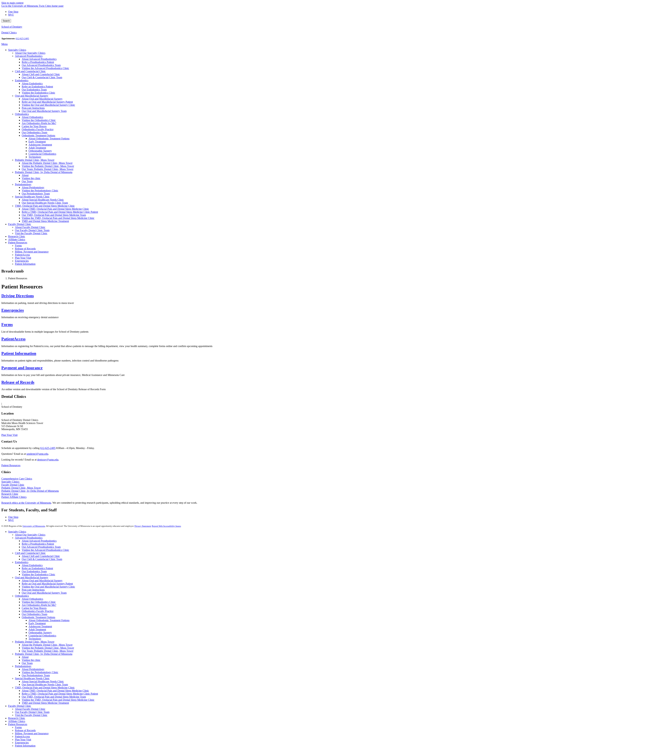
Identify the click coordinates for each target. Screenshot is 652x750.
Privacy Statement (142, 526)
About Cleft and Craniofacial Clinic (41, 556)
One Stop (13, 11)
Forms (7, 324)
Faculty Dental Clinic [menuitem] (19, 224)
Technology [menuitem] (35, 156)
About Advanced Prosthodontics (39, 540)
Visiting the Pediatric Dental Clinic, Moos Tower (48, 647)
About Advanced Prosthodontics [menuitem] (39, 59)
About (25, 657)
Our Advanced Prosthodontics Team (41, 546)
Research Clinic (9, 493)
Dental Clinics (9, 32)
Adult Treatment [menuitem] (37, 147)
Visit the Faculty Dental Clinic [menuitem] (31, 233)
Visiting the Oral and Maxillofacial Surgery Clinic (48, 586)
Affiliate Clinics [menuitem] (16, 239)
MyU (11, 14)
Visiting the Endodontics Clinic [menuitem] (38, 92)
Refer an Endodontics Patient (37, 568)
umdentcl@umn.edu (37, 453)
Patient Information (18, 353)
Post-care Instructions (33, 589)
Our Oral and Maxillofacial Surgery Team (44, 592)
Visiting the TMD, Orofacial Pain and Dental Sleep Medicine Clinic (58, 699)
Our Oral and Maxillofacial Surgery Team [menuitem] (44, 111)
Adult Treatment (37, 629)
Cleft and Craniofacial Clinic (30, 553)
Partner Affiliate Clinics (13, 497)
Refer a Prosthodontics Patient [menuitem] (38, 62)
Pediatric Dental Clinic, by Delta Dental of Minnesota (30, 490)
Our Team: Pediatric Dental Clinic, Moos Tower (47, 650)
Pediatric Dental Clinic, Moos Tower (21, 487)
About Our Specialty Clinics (30, 534)
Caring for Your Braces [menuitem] (34, 126)
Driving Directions (17, 296)
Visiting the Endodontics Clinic (38, 574)
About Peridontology (33, 669)
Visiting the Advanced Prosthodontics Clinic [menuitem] (45, 68)
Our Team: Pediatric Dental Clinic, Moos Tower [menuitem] (47, 169)
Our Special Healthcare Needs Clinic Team (45, 684)
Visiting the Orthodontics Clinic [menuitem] (39, 120)
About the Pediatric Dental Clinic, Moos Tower (47, 644)
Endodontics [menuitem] (21, 80)
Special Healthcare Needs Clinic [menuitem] (32, 196)
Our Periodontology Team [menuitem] (36, 193)
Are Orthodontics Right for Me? (39, 605)
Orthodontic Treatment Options (38, 617)
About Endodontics (32, 565)
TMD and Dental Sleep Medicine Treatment (45, 702)
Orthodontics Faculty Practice (37, 611)
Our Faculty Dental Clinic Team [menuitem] (32, 230)
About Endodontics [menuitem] (32, 83)
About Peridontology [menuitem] (33, 187)
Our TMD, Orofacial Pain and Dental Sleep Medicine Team (54, 696)
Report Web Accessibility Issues (166, 526)
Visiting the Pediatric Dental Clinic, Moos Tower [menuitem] (48, 166)
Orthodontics (22, 595)
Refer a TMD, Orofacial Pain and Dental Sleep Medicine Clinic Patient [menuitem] (60, 211)
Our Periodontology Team (36, 675)
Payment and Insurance (22, 368)
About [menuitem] (25, 175)
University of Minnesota (34, 526)
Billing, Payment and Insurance (32, 733)
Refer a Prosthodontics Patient (38, 543)
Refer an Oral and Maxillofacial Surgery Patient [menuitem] (47, 101)
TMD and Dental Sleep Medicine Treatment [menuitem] (45, 221)
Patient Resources (10, 465)
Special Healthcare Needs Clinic (32, 678)
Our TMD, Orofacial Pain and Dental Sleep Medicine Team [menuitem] (54, 215)
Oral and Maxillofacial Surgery (31, 577)
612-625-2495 (48, 448)
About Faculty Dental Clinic (30, 709)
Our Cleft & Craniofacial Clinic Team (42, 559)
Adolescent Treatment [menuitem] (40, 144)
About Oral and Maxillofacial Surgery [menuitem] (42, 98)
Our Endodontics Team (34, 571)
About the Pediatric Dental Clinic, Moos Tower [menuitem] (47, 163)
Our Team (27, 663)
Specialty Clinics (10, 481)
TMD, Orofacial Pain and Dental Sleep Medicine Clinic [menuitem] (45, 205)
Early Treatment (37, 623)
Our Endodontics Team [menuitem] (34, 89)
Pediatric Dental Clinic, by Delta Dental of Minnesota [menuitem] (43, 172)
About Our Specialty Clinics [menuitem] (30, 52)
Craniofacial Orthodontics (42, 635)
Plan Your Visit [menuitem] (23, 257)
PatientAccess (13, 339)
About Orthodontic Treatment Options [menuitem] (49, 138)
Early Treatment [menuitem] (37, 141)
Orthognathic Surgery (40, 632)
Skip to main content (12, 2)
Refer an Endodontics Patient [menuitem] (37, 86)
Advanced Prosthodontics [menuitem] (28, 56)
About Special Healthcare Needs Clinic (43, 681)
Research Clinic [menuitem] (16, 236)
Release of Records (17, 382)
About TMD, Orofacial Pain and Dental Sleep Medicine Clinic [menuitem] (55, 208)
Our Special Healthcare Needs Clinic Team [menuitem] (45, 202)
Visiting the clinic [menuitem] (31, 178)
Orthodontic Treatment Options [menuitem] (38, 135)
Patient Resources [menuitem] (17, 242)
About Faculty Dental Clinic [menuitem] (30, 227)
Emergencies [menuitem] (22, 260)
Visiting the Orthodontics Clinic (39, 602)
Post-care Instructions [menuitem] (33, 108)
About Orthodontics (32, 598)
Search (6, 21)
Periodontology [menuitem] (23, 184)
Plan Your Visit (9, 435)
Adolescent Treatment (40, 626)
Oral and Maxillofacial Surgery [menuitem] (31, 95)
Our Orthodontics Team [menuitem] (34, 132)
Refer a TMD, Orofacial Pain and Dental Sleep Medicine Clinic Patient (60, 693)
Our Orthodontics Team (34, 614)
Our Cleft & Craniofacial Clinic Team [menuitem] (42, 77)
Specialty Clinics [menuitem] (17, 49)
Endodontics (21, 562)
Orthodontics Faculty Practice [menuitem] (37, 129)
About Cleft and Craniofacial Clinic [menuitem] (41, 74)
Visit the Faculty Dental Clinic (31, 715)
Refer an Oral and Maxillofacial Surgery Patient (47, 583)
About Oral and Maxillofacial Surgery (42, 580)
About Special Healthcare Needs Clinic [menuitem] (43, 199)
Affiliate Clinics (16, 721)
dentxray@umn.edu (47, 459)
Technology (35, 638)
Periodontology (23, 666)
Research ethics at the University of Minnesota (26, 502)
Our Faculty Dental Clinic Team (32, 712)
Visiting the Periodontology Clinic (40, 672)
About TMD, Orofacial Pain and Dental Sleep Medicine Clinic (55, 690)
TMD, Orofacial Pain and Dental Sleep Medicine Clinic (45, 687)
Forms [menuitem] (18, 245)
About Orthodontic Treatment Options (49, 620)
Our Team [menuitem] (27, 181)
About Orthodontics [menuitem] (32, 117)
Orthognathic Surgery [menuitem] (40, 150)
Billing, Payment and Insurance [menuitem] (32, 251)
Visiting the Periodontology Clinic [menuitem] (40, 190)
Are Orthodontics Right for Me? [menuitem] (39, 123)
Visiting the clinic (31, 660)
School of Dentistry (11, 26)
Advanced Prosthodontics (28, 537)
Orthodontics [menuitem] (22, 114)
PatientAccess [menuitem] (22, 254)
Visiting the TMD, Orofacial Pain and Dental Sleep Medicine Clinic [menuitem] (58, 218)
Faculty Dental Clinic (12, 484)
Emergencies (12, 310)
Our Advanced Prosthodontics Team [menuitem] (41, 65)
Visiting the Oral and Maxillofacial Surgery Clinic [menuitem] (48, 104)
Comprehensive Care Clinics (16, 478)
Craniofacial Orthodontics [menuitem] (42, 153)
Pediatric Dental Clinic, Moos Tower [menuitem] (34, 159)
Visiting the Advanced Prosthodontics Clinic (45, 550)
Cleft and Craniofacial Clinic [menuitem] (30, 71)
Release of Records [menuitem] (25, 248)
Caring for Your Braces (34, 608)
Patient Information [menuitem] (25, 263)
